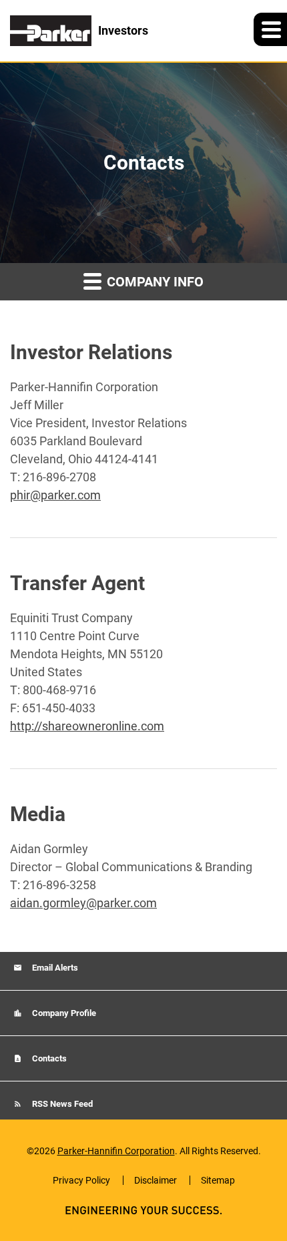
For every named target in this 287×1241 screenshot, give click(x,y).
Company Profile (63, 1013)
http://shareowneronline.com (87, 726)
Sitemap (218, 1180)
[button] (270, 29)
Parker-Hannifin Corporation (116, 1151)
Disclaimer (155, 1180)
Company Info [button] (153, 282)
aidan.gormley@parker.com (83, 903)
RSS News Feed (61, 1104)
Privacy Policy (81, 1180)
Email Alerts (54, 968)
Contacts (48, 1058)
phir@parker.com (55, 495)
